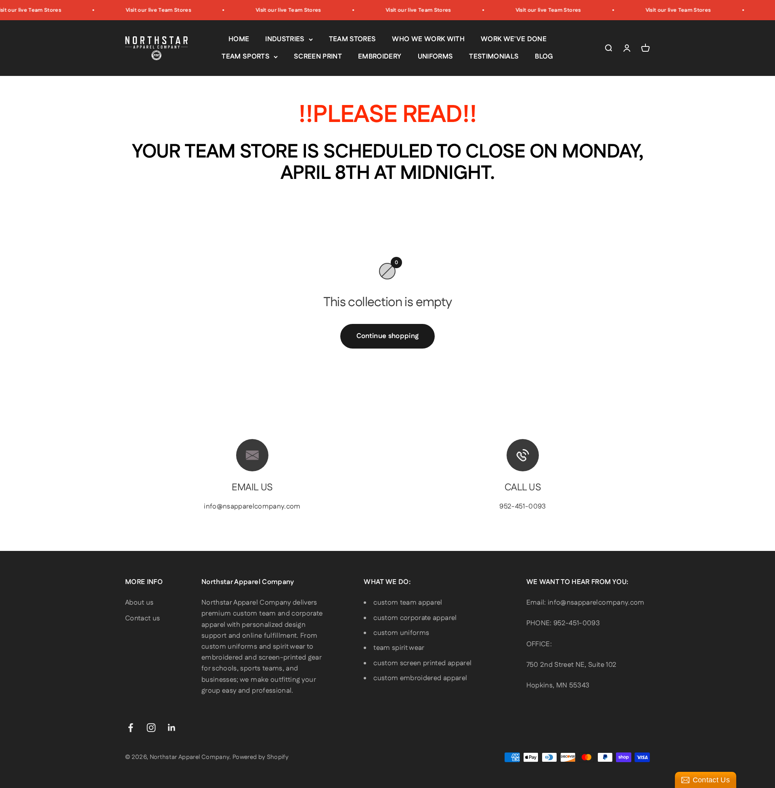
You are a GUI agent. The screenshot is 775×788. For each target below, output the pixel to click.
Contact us (142, 618)
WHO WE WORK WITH (428, 39)
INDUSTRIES (284, 39)
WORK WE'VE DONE (514, 39)
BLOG (544, 56)
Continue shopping (387, 336)
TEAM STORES (352, 39)
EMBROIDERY (379, 56)
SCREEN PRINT (318, 56)
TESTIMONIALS (494, 56)
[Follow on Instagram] (151, 727)
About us (139, 602)
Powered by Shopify (260, 757)
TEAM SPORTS (246, 56)
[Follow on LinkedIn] (171, 727)
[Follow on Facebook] (130, 727)
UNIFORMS (435, 56)
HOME (238, 39)
